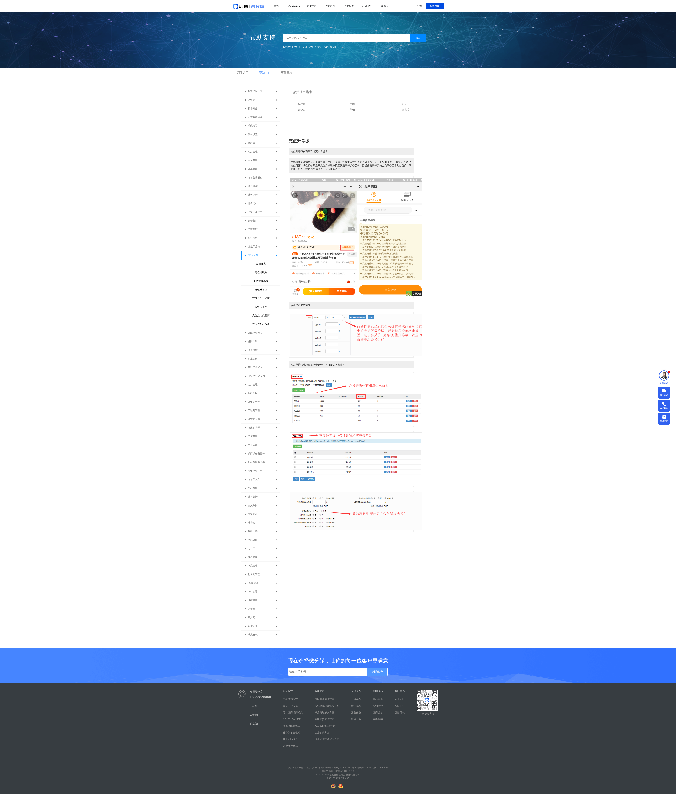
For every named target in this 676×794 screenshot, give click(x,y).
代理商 (297, 47)
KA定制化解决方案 (325, 725)
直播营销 (378, 719)
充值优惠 (261, 263)
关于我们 (254, 714)
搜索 (418, 38)
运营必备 (356, 712)
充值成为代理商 (261, 315)
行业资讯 (367, 6)
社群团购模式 (290, 739)
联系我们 (254, 723)
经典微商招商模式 (293, 712)
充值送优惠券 (261, 281)
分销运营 (378, 705)
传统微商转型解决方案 (327, 705)
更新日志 (286, 72)
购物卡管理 (261, 306)
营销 (326, 47)
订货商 (318, 47)
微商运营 (378, 712)
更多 (383, 6)
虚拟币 (333, 47)
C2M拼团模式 (290, 746)
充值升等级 (261, 289)
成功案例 (330, 6)
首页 (276, 6)
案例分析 (356, 719)
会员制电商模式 (291, 725)
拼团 (305, 47)
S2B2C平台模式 (292, 719)
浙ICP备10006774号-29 (338, 778)
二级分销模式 (290, 699)
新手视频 (356, 705)
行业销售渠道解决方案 (327, 739)
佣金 (311, 47)
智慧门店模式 (290, 705)
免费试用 (435, 6)
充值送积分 (261, 272)
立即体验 (377, 671)
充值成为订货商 (261, 324)
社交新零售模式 (291, 732)
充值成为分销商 (261, 298)
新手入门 (243, 72)
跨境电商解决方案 (324, 699)
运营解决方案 (322, 732)
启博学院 (356, 699)
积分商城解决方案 (324, 712)
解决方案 (311, 6)
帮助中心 (264, 72)
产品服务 (293, 6)
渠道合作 (349, 6)
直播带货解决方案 (324, 719)
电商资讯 (378, 699)
